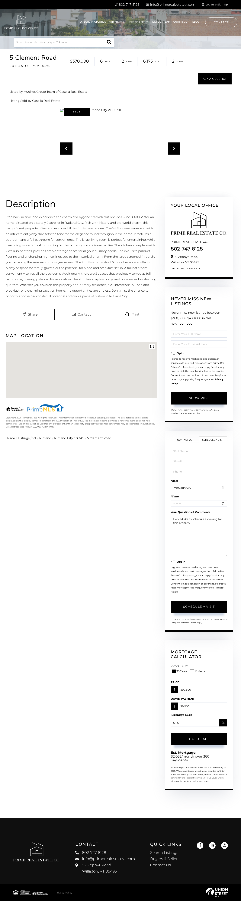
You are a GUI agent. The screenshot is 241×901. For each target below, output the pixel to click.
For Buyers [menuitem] (116, 22)
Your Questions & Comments (190, 512)
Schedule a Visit (213, 440)
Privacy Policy (64, 892)
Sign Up (222, 4)
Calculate (199, 739)
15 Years (200, 671)
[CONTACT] (215, 78)
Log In (209, 4)
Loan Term (180, 665)
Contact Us (177, 268)
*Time (175, 496)
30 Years (181, 671)
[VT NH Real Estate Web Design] (217, 892)
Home (10, 438)
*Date (174, 481)
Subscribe (199, 398)
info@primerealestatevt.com (172, 5)
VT (34, 438)
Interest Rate (181, 715)
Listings (24, 438)
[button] (109, 43)
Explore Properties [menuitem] (92, 22)
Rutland (45, 438)
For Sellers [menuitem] (137, 22)
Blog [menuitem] (195, 22)
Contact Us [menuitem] (160, 865)
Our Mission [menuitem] (181, 22)
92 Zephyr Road (99, 868)
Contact (221, 22)
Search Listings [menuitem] (164, 852)
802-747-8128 (129, 5)
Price (175, 682)
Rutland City (63, 438)
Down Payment (182, 698)
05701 (80, 438)
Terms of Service (188, 622)
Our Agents (193, 268)
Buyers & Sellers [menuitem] (164, 859)
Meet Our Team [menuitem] (160, 22)
